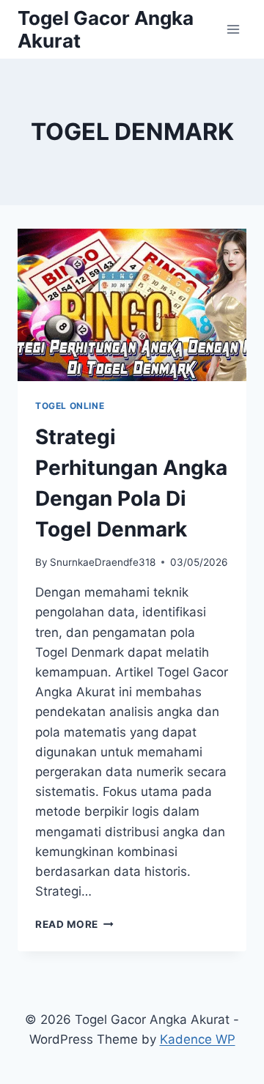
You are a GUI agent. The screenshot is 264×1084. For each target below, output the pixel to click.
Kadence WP (197, 1039)
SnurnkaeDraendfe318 (102, 562)
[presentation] (132, 305)
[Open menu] (232, 29)
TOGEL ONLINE (69, 405)
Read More (74, 924)
